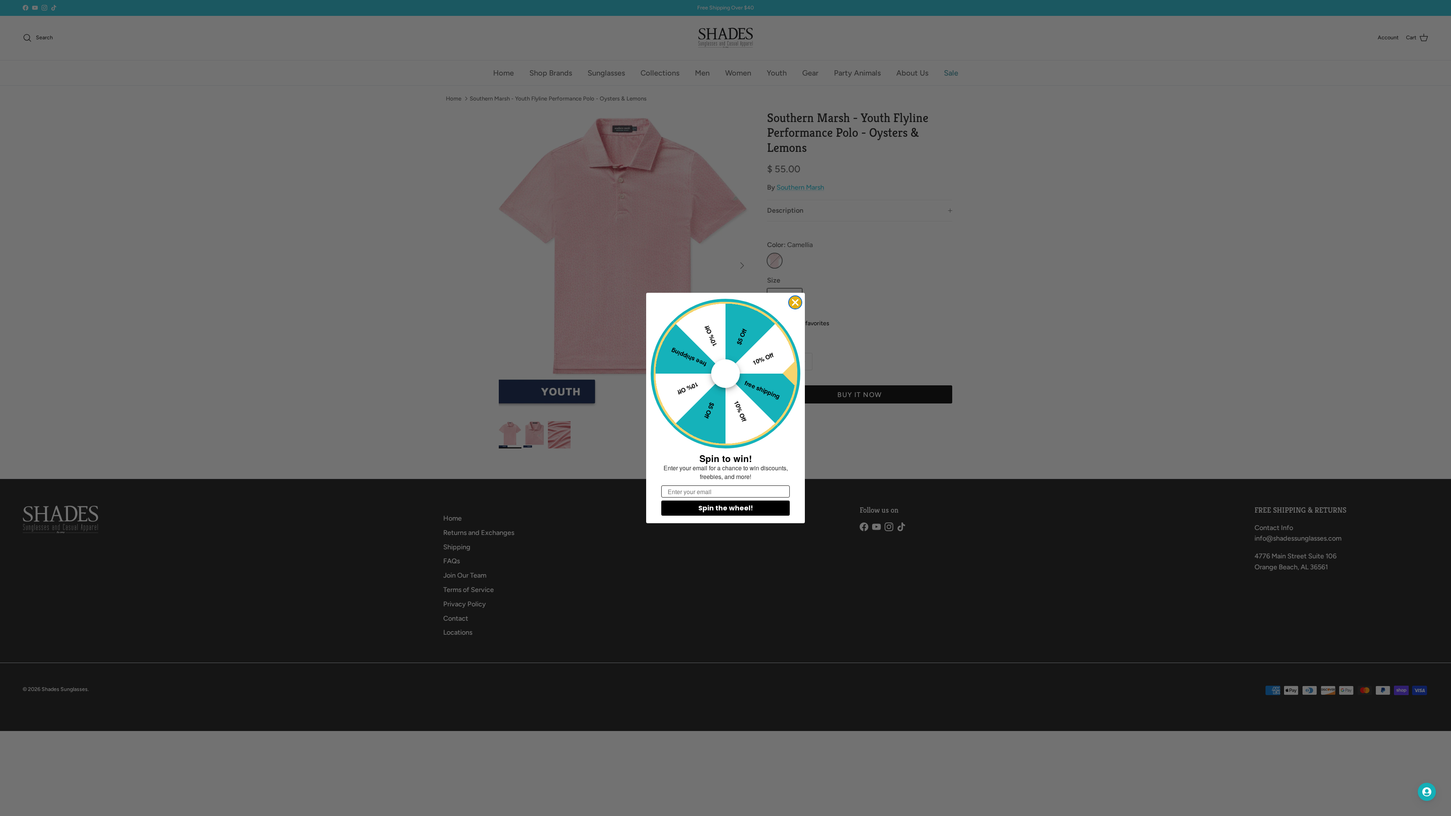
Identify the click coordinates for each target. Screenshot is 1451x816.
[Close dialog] (795, 302)
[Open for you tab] (1427, 792)
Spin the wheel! (725, 508)
